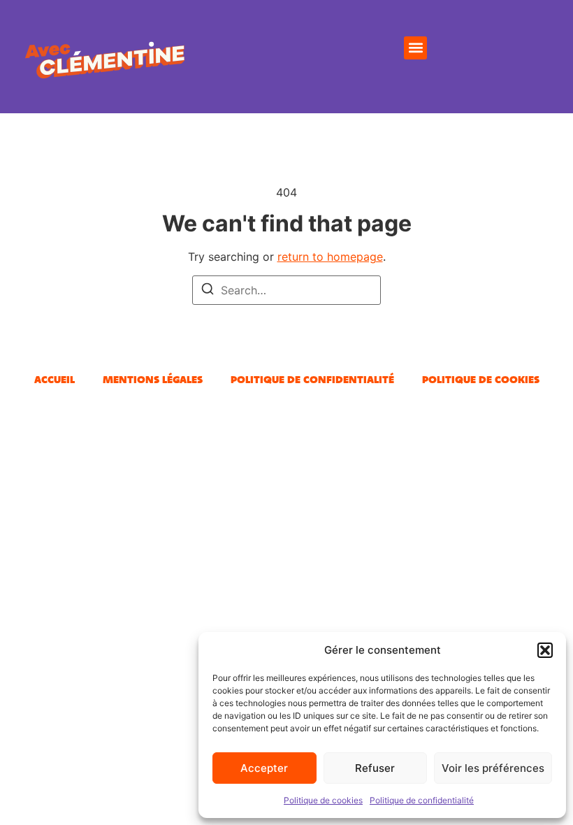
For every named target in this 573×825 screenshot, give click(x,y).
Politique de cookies (323, 800)
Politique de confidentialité (422, 800)
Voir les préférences (493, 768)
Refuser (375, 768)
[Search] (207, 291)
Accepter (264, 768)
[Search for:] (286, 290)
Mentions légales (153, 379)
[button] (545, 650)
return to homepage (330, 257)
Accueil (54, 379)
